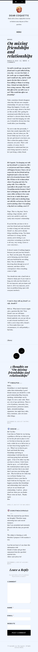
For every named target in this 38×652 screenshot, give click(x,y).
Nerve (25, 60)
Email (10, 616)
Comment (11, 582)
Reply (28, 504)
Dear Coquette (19, 15)
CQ (20, 60)
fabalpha (14, 383)
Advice (9, 39)
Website (11, 623)
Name (10, 608)
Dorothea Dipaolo (19, 511)
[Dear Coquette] (19, 10)
